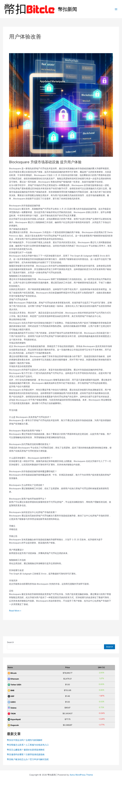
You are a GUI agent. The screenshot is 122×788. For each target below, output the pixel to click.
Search (10, 642)
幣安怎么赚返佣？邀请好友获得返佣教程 (25, 750)
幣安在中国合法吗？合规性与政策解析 (24, 740)
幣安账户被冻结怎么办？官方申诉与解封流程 (28, 759)
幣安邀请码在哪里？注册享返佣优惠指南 (25, 754)
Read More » (15, 610)
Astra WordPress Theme (81, 775)
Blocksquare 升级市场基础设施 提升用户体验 (45, 162)
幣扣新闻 (67, 9)
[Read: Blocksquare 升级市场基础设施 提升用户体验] (61, 105)
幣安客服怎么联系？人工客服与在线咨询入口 (28, 745)
